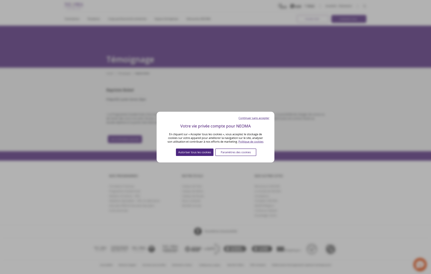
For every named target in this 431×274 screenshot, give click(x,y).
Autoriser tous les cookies (194, 152)
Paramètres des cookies (236, 152)
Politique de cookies (250, 141)
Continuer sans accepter (254, 118)
